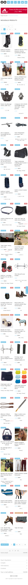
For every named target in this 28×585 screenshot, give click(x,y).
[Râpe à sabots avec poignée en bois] (21, 406)
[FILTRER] (27, 292)
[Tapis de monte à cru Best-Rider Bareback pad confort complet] (21, 493)
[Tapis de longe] (21, 520)
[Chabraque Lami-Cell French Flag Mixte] (7, 376)
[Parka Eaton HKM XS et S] (7, 70)
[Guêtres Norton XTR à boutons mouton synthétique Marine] (21, 41)
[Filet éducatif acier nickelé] (21, 266)
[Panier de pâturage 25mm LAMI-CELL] (7, 96)
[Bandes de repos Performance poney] (7, 322)
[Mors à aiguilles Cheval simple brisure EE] (7, 349)
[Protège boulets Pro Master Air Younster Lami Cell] (7, 295)
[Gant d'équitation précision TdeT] (21, 125)
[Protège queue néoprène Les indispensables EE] (21, 349)
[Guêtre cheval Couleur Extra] (21, 182)
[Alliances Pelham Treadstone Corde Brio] (7, 406)
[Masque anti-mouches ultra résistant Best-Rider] (7, 465)
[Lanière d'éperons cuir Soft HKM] (7, 210)
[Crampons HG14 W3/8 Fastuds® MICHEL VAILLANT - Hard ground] (21, 96)
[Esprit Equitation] (3, 2)
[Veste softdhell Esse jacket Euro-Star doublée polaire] (21, 69)
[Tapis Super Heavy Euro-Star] (7, 237)
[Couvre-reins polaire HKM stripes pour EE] (7, 493)
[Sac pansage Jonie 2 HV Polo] (7, 435)
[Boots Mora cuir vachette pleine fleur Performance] (21, 295)
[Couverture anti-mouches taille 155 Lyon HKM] (21, 322)
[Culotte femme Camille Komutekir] (21, 465)
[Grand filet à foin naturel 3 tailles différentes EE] (21, 238)
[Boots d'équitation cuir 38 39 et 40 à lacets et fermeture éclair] (7, 152)
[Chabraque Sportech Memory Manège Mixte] (21, 377)
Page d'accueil (4, 15)
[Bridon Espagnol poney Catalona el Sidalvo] (21, 435)
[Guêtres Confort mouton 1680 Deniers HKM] (7, 183)
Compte (3, 563)
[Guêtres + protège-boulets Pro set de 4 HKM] (7, 267)
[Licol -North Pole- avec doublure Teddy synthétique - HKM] (7, 520)
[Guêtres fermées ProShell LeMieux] (7, 41)
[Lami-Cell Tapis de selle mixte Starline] (21, 210)
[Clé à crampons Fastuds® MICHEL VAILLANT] (7, 125)
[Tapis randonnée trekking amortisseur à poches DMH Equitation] (21, 153)
